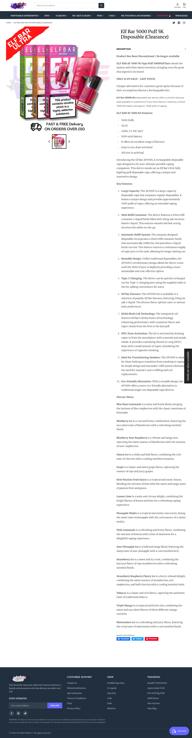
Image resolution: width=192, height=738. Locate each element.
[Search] (101, 5)
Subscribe (54, 705)
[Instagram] (18, 713)
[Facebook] (11, 713)
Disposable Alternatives (24, 16)
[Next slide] (69, 141)
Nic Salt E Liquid (81, 16)
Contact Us (72, 683)
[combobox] (69, 5)
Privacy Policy (73, 708)
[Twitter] (25, 713)
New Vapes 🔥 (164, 16)
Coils (112, 16)
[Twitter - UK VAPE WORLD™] (174, 23)
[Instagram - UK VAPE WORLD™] (184, 23)
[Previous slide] (49, 141)
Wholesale (181, 16)
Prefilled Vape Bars (116, 683)
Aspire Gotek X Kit (156, 688)
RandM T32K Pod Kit (157, 683)
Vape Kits (111, 693)
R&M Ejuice (153, 698)
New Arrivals (153, 703)
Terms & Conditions (76, 698)
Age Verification (74, 693)
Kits (47, 16)
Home (8, 23)
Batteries (111, 708)
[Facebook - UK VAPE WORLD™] (179, 23)
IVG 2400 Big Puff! (156, 693)
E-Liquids (61, 16)
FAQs (69, 703)
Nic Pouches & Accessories (136, 16)
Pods (99, 16)
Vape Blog (151, 708)
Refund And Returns (76, 688)
